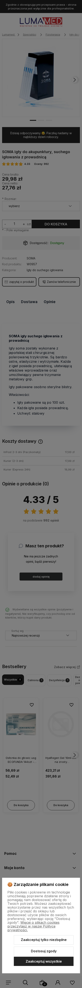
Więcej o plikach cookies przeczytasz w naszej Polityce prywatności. (33, 926)
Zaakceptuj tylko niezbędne (44, 940)
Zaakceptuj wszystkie (44, 961)
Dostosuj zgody (44, 951)
